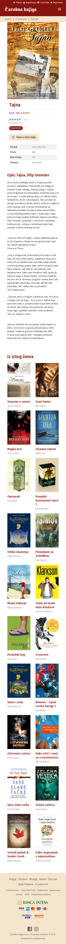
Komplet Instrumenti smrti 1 (47, 500)
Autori (8, 19)
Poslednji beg (16, 654)
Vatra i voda (15, 702)
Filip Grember (23, 113)
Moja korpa (58, 2)
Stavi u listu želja (26, 137)
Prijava (19, 2)
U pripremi (21, 19)
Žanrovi (34, 19)
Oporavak (13, 496)
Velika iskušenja (17, 552)
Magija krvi (14, 449)
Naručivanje (55, 890)
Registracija (30, 2)
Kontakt (19, 894)
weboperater (39, 938)
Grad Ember (43, 401)
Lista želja (44, 2)
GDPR (27, 894)
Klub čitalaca (25, 884)
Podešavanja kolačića (40, 894)
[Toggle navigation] (59, 9)
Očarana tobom (46, 449)
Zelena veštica (45, 805)
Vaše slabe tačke (18, 805)
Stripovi (22, 879)
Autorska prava (12, 890)
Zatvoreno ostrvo (18, 753)
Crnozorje (42, 654)
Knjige (12, 879)
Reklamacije (42, 890)
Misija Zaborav (16, 603)
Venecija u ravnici (18, 401)
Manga (33, 879)
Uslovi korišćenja (28, 890)
